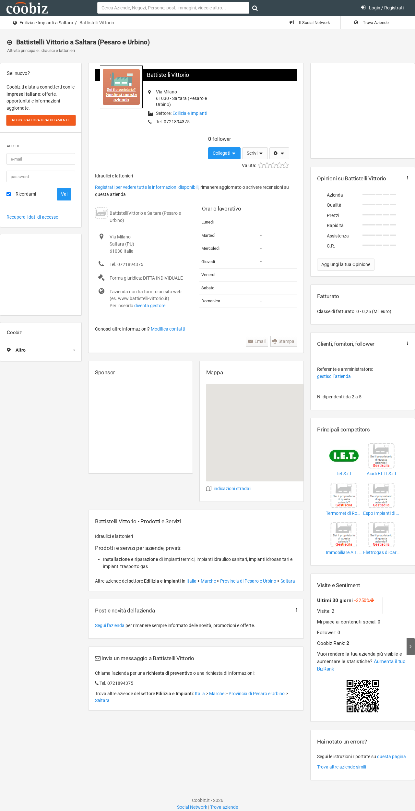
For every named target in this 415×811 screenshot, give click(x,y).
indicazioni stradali (232, 488)
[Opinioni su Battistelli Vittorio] (406, 178)
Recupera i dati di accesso (32, 217)
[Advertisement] (40, 274)
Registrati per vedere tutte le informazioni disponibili (146, 187)
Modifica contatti (168, 329)
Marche (209, 581)
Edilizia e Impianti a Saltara (46, 22)
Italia (191, 581)
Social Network (192, 807)
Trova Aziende (375, 22)
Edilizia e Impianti (189, 113)
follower (219, 139)
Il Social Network (314, 22)
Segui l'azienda (109, 625)
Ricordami (26, 194)
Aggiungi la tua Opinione (345, 264)
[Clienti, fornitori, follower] (406, 343)
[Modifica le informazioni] (279, 153)
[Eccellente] (285, 165)
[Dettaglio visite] (411, 646)
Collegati (222, 153)
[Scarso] (267, 165)
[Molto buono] (279, 165)
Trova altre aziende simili (341, 766)
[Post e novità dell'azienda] (295, 610)
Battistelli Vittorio (168, 74)
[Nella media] (273, 165)
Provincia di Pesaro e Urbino (248, 581)
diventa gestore (149, 305)
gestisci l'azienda (334, 376)
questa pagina (391, 756)
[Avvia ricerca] (255, 8)
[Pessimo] (261, 165)
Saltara (287, 581)
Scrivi (252, 153)
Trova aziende (224, 807)
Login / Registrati (386, 7)
